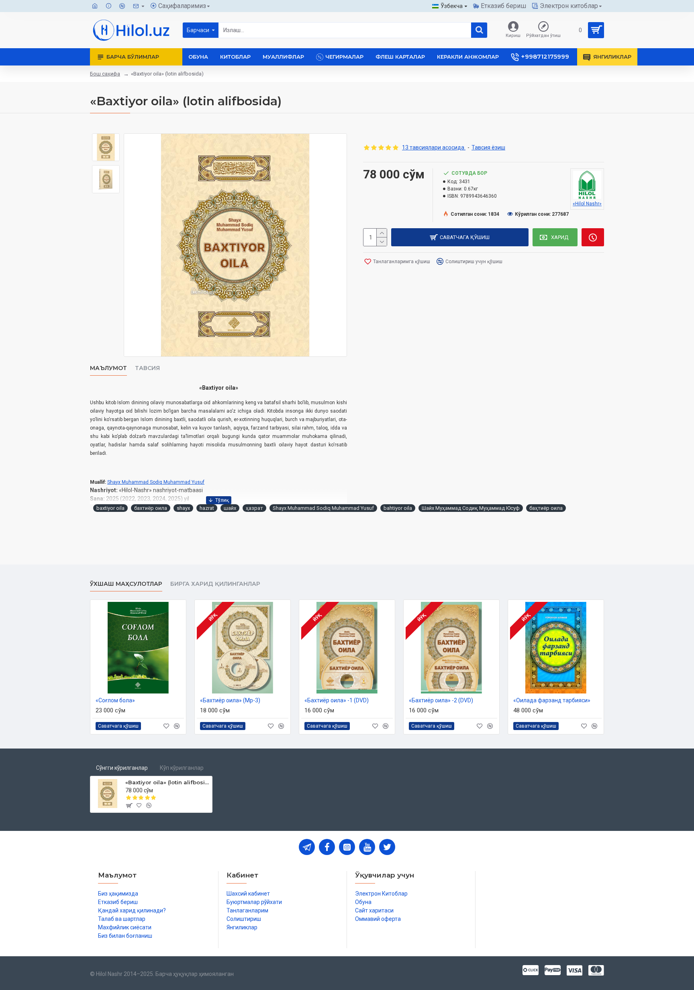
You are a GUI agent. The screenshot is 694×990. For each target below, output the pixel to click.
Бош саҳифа (105, 74)
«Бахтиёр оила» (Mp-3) (230, 700)
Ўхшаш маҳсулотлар (126, 584)
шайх (230, 508)
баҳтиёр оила (546, 508)
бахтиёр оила (150, 508)
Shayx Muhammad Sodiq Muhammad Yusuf (155, 482)
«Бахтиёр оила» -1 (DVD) (336, 700)
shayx (183, 508)
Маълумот (108, 368)
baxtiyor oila (110, 508)
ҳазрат (254, 508)
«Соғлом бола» (115, 700)
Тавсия (147, 368)
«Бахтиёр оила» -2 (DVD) (441, 700)
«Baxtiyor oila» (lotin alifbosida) (167, 782)
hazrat (207, 508)
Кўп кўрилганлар (182, 768)
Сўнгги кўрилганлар (122, 768)
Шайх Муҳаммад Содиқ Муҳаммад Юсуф (471, 508)
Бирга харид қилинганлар (215, 584)
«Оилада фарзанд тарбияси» (551, 700)
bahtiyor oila (398, 508)
